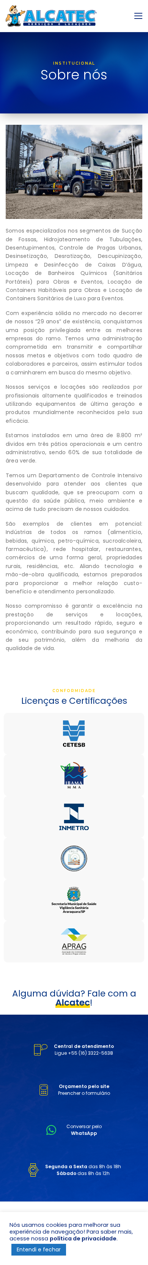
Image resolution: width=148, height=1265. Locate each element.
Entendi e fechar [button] (39, 1249)
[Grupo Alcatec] (51, 15)
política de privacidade (83, 1238)
